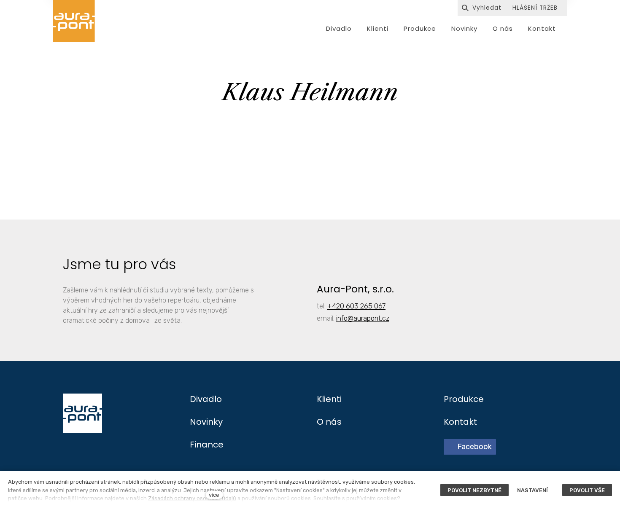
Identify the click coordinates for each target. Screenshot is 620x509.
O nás (329, 422)
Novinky (206, 422)
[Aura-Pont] (74, 21)
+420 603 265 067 (356, 306)
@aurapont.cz (368, 318)
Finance (207, 444)
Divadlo (206, 399)
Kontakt (460, 422)
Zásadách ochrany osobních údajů (192, 498)
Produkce (464, 399)
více (214, 495)
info (342, 318)
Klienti (329, 399)
